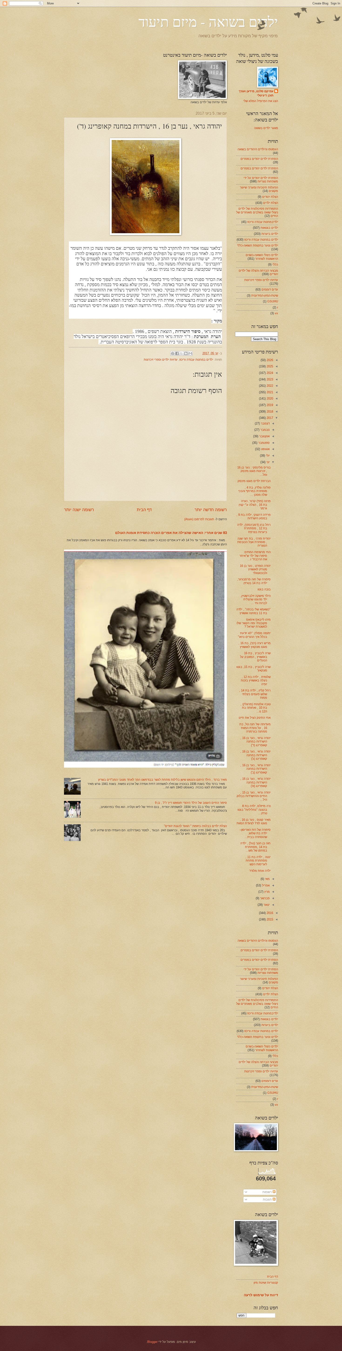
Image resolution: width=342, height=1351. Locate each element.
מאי (267, 879)
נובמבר (264, 429)
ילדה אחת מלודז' (260, 870)
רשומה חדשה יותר (210, 509)
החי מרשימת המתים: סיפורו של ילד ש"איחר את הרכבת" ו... (255, 555)
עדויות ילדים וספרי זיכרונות (161, 359)
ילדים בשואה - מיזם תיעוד (208, 21)
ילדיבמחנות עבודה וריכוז (262, 222)
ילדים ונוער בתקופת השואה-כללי (257, 245)
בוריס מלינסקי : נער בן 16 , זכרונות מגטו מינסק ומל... (254, 471)
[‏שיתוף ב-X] (181, 353)
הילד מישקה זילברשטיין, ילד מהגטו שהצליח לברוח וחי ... (256, 599)
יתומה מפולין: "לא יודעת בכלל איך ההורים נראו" (254, 634)
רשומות (267, 1192)
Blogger (152, 1342)
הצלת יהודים (270, 196)
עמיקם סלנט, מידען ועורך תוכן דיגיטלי (256, 93)
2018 (269, 411)
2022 (269, 385)
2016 (269, 913)
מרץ (266, 891)
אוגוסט (265, 449)
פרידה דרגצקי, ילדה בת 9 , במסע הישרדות (253, 516)
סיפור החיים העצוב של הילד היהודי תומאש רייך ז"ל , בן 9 (191, 802)
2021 (269, 392)
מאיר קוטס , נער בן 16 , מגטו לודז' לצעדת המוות (254, 821)
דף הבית (144, 509)
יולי (267, 455)
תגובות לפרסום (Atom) (199, 519)
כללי (275, 264)
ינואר (266, 904)
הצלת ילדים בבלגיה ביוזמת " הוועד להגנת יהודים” (195, 826)
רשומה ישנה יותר (79, 509)
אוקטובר (264, 436)
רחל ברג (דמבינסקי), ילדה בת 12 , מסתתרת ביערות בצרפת (254, 528)
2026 (269, 360)
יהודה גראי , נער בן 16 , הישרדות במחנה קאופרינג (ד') (255, 741)
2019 (269, 405)
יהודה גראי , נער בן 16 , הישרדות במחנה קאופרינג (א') (255, 782)
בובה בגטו (264, 589)
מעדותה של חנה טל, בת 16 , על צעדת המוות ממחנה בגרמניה (255, 727)
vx (276, 313)
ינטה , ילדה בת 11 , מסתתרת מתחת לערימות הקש (258, 860)
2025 (269, 366)
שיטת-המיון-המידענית (264, 295)
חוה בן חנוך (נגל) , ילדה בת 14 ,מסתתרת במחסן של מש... (255, 846)
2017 (269, 418)
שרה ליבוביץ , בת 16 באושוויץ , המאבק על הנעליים (255, 656)
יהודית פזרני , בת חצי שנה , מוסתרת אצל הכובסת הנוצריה (254, 542)
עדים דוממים (270, 289)
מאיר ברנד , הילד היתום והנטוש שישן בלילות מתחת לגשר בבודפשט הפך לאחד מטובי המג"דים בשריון (162, 779)
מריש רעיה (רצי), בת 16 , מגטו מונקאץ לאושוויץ (254, 644)
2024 (269, 373)
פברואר (264, 898)
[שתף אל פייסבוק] (177, 353)
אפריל (265, 885)
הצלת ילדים (270, 203)
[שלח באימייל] (190, 353)
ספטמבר (263, 443)
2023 (269, 379)
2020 (269, 398)
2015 (269, 919)
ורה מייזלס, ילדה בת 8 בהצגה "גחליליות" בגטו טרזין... (254, 809)
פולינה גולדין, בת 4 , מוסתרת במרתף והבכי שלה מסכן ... (254, 491)
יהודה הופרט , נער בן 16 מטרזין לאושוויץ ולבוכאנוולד (255, 569)
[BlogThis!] (186, 353)
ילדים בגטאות (269, 227)
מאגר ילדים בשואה (266, 128)
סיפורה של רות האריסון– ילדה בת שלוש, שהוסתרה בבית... (255, 833)
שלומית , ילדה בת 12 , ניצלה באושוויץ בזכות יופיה (256, 680)
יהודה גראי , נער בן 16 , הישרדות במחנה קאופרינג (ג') (255, 755)
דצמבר (265, 423)
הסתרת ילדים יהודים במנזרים (259, 159)
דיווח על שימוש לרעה (261, 1295)
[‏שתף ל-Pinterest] (172, 353)
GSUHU (272, 301)
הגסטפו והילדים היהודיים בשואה (258, 149)
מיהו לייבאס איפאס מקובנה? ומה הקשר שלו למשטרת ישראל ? (254, 623)
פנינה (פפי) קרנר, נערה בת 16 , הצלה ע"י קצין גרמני (255, 504)
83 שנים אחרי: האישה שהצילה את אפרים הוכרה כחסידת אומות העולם (171, 533)
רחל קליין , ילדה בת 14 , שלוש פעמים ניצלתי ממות (255, 694)
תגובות (268, 1199)
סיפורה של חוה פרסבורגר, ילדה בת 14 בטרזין (254, 581)
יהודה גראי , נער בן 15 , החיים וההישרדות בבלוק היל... (254, 796)
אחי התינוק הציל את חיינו (255, 717)
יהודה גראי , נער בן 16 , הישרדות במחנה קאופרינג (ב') (255, 768)
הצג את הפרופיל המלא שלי (260, 101)
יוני (267, 462)
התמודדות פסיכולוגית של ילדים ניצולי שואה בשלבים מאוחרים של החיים (257, 212)
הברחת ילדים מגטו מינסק (254, 481)
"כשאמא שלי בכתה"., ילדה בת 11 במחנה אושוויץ (253, 611)
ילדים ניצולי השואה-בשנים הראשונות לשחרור (262, 256)
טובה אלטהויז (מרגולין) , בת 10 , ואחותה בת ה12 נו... (256, 707)
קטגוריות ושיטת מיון (266, 1282)
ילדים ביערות (270, 234)
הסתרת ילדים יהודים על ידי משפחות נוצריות (261, 179)
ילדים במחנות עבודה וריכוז (196, 359)
